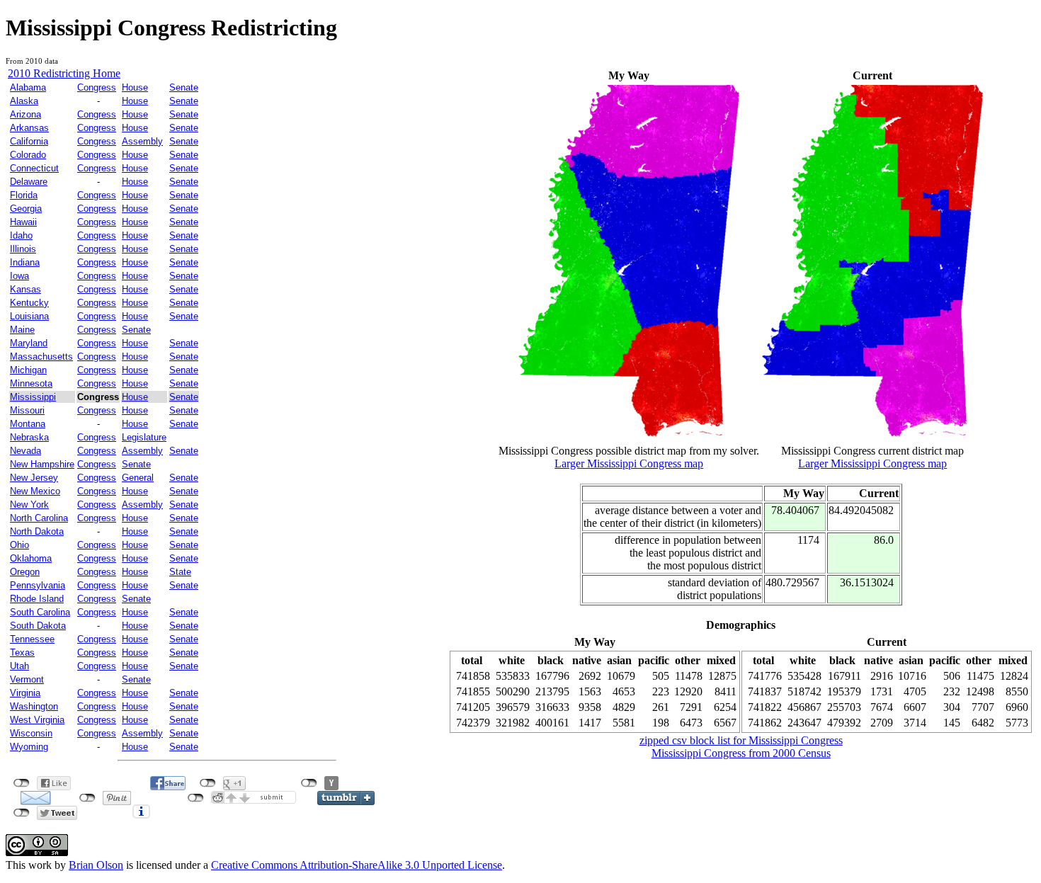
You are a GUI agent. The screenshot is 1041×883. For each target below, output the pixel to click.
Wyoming (29, 746)
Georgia (26, 208)
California (29, 141)
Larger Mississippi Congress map (628, 463)
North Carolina (39, 518)
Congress (96, 87)
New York (29, 504)
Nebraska (29, 437)
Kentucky (29, 302)
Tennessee (32, 639)
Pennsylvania (37, 585)
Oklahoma (31, 558)
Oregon (25, 571)
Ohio (19, 545)
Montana (27, 423)
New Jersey (34, 477)
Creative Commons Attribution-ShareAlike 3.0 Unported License (356, 865)
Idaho (21, 235)
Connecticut (34, 168)
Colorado (28, 154)
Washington (34, 706)
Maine (22, 329)
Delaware (28, 181)
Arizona (25, 114)
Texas (22, 652)
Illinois (23, 249)
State (180, 571)
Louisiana (29, 316)
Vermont (27, 679)
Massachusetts (41, 356)
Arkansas (29, 128)
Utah (19, 666)
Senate (183, 87)
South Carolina (40, 612)
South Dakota (38, 625)
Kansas (25, 289)
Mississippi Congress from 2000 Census (741, 753)
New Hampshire (42, 464)
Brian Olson (96, 865)
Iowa (19, 275)
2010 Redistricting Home (64, 73)
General (138, 477)
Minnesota (31, 383)
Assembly (142, 141)
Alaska (24, 101)
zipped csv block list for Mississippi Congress (741, 740)
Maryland (28, 343)
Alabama (28, 87)
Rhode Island (37, 598)
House (135, 87)
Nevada (25, 450)
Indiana (25, 262)
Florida (24, 195)
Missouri (27, 410)
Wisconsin (31, 733)
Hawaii (23, 222)
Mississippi (33, 397)
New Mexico (35, 491)
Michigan (28, 370)
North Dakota (37, 531)
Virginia (25, 693)
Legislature (144, 437)
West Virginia (37, 719)
